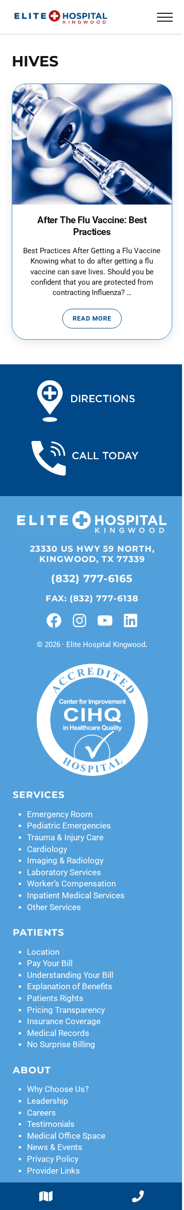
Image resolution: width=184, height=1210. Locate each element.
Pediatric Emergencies (69, 825)
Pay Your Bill (50, 963)
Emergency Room (60, 814)
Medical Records (58, 1033)
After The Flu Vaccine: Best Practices (91, 226)
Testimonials (51, 1124)
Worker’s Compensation (71, 883)
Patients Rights (55, 998)
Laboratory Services (64, 872)
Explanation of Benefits (69, 986)
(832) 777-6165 (92, 578)
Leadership (47, 1101)
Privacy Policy (53, 1159)
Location (43, 952)
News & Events (54, 1147)
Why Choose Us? (58, 1089)
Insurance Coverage (64, 1021)
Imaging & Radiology (65, 860)
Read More (97, 320)
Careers (41, 1113)
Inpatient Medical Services (76, 895)
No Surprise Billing (61, 1044)
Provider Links (53, 1171)
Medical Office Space (66, 1136)
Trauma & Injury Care (65, 837)
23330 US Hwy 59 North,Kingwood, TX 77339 (92, 554)
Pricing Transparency (66, 1010)
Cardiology (47, 849)
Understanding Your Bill (70, 975)
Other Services (54, 907)
